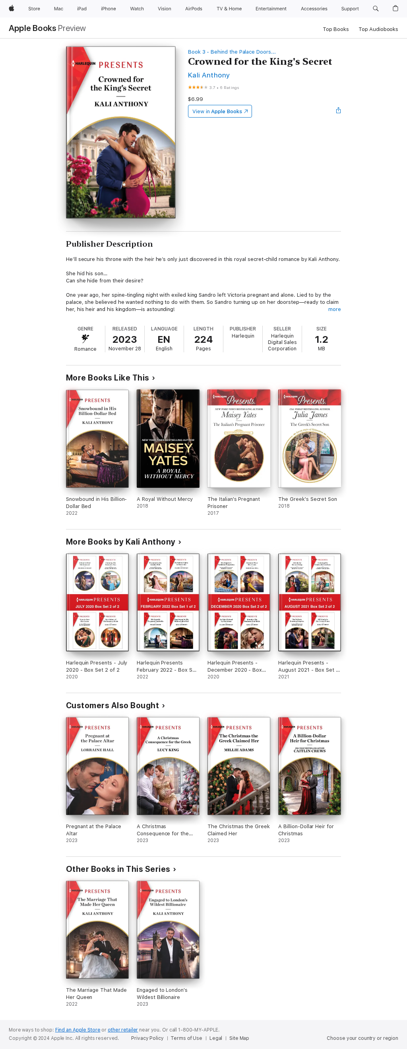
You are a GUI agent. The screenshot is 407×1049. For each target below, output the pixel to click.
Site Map (239, 1038)
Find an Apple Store (78, 1030)
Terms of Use (186, 1038)
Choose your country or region (362, 1038)
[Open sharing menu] (339, 111)
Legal (215, 1038)
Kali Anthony (209, 75)
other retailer (123, 1030)
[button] (376, 8)
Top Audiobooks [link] (378, 29)
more (334, 309)
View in (217, 111)
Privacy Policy (147, 1038)
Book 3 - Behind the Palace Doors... (232, 52)
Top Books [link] (336, 29)
